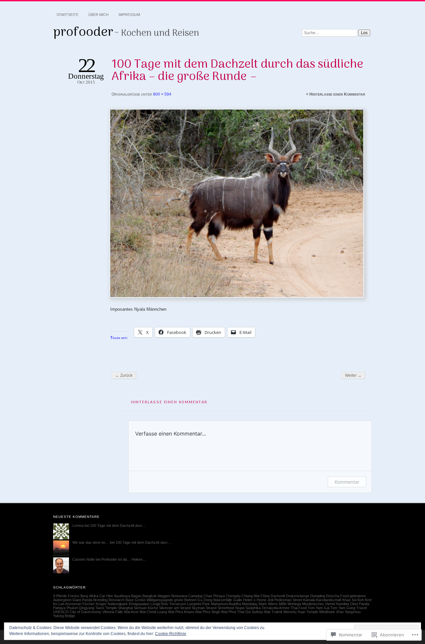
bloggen (164, 596)
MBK (283, 604)
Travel (361, 608)
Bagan (136, 596)
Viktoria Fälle (112, 612)
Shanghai (125, 608)
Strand (211, 608)
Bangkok (149, 596)
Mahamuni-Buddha (226, 604)
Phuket (72, 608)
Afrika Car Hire (101, 596)
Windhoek (327, 612)
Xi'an (340, 612)
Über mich (98, 15)
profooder (83, 32)
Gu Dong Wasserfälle (215, 600)
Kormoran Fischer (80, 604)
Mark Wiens (268, 604)
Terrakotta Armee (276, 608)
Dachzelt (278, 596)
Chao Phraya (214, 596)
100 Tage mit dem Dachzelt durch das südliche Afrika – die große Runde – (237, 70)
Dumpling (317, 596)
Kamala (309, 600)
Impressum (129, 15)
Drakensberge (297, 596)
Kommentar (347, 482)
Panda (364, 604)
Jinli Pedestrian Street (284, 600)
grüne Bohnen (185, 600)
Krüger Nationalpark (112, 604)
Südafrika (253, 608)
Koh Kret (365, 600)
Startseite (67, 15)
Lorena (78, 525)
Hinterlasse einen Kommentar (337, 94)
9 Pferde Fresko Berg (70, 596)
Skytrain (198, 608)
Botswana (179, 596)
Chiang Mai (250, 596)
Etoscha (332, 596)
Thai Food (299, 608)
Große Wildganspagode (154, 600)
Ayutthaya (122, 596)
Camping (195, 596)
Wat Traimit (273, 612)
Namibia (342, 604)
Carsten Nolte (83, 559)
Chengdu (233, 596)
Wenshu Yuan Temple (300, 612)
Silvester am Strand (175, 608)
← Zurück (123, 375)
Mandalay (250, 604)
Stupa (239, 608)
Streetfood (225, 608)
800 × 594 (162, 94)
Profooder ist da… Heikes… (123, 559)
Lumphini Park (198, 604)
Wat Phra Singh (207, 612)
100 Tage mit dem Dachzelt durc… (118, 525)
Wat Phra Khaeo (181, 612)
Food (344, 596)
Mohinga (294, 604)
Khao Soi (349, 600)
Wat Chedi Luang (153, 612)
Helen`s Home (254, 600)
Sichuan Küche (146, 608)
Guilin (237, 600)
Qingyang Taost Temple (98, 608)
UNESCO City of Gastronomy (77, 612)
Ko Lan (58, 604)
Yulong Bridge (64, 616)
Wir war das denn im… (90, 542)
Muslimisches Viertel (318, 604)
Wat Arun (131, 612)
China (265, 596)
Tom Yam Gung (342, 608)
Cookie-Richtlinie (170, 633)
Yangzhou (353, 612)
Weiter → (353, 375)
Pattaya (59, 608)
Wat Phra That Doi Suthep (242, 612)
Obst (354, 604)
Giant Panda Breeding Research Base (103, 600)
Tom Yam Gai (318, 608)
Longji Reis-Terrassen (168, 604)
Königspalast (139, 604)
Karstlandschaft (328, 600)
